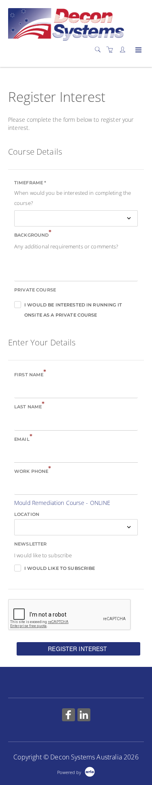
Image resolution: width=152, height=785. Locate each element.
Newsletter (30, 544)
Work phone (32, 470)
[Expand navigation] (137, 50)
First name (30, 374)
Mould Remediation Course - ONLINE (62, 503)
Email (23, 438)
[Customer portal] (124, 50)
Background (33, 234)
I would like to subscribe (59, 568)
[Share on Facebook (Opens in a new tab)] (68, 715)
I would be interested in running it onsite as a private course (73, 306)
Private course (35, 290)
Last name (29, 406)
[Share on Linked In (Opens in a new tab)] (83, 715)
